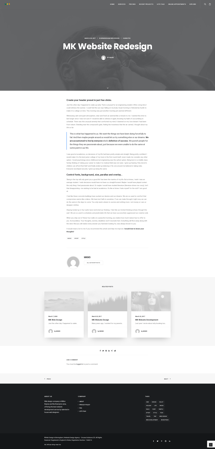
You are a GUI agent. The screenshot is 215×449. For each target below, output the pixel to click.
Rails (147, 409)
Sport (76, 238)
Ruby (154, 409)
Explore (192, 4)
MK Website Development (146, 320)
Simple (161, 409)
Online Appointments (177, 4)
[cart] (209, 4)
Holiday (148, 405)
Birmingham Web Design (110, 38)
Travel (148, 416)
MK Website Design (100, 320)
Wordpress (165, 420)
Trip (155, 416)
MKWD (111, 57)
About (81, 401)
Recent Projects (146, 4)
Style (83, 238)
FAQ (80, 408)
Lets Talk (160, 4)
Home (112, 4)
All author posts (93, 263)
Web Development (152, 420)
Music (69, 238)
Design (154, 402)
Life (155, 405)
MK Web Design (55, 320)
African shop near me (54, 444)
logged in (79, 364)
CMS (147, 402)
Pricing (132, 4)
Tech (161, 413)
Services (121, 4)
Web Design (163, 416)
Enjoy (161, 402)
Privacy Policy (84, 405)
